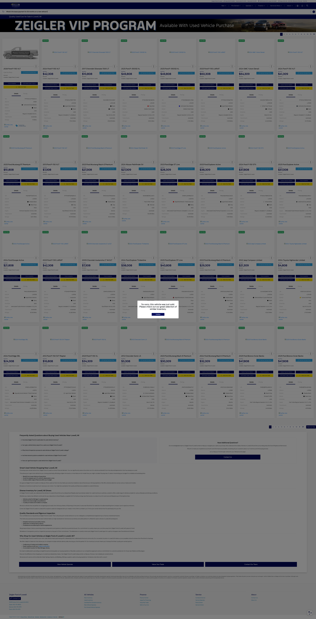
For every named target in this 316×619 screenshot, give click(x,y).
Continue (158, 314)
